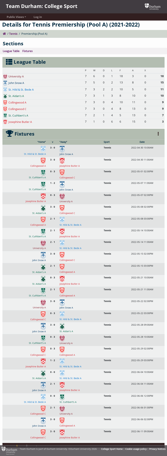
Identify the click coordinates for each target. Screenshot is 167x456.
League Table (11, 51)
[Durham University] (152, 6)
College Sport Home (112, 448)
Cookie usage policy (136, 448)
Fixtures (27, 51)
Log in (38, 17)
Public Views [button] (15, 17)
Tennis (13, 34)
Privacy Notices (157, 448)
